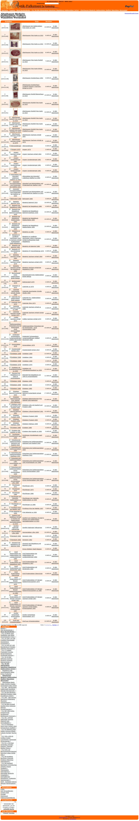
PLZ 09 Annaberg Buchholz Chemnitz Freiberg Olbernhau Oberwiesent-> (7, 759)
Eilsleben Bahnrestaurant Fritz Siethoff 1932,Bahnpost (32, 399)
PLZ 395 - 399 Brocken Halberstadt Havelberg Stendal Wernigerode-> (8, 689)
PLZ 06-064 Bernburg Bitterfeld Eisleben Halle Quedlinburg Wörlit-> (8, 694)
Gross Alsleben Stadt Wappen (32, 549)
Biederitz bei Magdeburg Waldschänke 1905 (30, 226)
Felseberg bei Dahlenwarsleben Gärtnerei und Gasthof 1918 (32, 442)
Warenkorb (127, 13)
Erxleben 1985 (27, 427)
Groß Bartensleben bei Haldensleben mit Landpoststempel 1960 (29, 555)
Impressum (4, 796)
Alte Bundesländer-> (7, 630)
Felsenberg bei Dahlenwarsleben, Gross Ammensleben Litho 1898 (33, 479)
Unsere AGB (5, 792)
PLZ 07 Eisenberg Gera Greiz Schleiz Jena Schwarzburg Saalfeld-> (8, 726)
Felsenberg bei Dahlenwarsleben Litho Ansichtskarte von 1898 (33, 461)
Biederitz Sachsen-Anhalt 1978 (32, 262)
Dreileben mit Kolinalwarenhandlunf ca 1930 (32, 369)
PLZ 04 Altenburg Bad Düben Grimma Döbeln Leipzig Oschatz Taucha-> (9, 732)
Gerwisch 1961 (27, 536)
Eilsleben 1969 (27, 385)
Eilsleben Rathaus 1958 (30, 424)
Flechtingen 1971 (28, 486)
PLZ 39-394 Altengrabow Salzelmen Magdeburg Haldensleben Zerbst (55, 10)
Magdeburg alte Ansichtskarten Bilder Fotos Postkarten (7, 672)
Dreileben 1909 (27, 353)
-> (8, 632)
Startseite (4, 10)
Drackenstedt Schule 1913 (30, 350)
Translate (11, 813)
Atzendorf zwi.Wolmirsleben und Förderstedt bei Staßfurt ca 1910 (32, 192)
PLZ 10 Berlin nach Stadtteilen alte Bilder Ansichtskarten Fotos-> (8, 635)
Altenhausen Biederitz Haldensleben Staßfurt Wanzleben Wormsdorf (103, 10)
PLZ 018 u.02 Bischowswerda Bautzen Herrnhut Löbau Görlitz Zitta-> (8, 752)
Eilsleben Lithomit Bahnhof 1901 (32, 411)
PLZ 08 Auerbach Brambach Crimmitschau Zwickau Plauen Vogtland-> (9, 765)
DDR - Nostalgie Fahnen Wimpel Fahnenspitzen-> (8, 783)
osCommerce (72, 819)
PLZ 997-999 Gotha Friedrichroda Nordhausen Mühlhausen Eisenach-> (8, 713)
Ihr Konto (135, 13)
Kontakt (3, 794)
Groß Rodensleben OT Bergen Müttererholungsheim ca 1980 (32, 589)
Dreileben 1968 (27, 361)
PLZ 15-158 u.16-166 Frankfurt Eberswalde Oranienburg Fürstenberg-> (8, 641)
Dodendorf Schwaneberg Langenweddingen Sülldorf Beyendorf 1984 (31, 338)
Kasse (131, 13)
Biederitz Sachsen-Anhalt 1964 (32, 256)
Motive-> (3, 628)
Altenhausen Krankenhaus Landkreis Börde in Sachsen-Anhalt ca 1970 (31, 86)
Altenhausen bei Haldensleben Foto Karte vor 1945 (32, 27)
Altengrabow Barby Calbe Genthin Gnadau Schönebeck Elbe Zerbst (8, 684)
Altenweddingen (27, 146)
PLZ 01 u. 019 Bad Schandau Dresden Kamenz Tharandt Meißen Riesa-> (7, 745)
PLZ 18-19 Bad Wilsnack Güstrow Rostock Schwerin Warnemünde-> (6, 659)
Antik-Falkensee (63, 817)
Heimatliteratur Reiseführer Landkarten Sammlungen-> (8, 778)
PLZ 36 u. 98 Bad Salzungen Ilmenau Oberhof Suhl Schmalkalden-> (7, 720)
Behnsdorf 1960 (27, 199)
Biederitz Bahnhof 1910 (29, 202)
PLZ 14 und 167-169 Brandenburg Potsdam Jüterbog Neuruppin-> (8, 646)
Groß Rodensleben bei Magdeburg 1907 (29, 562)
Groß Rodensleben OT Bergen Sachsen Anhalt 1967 (32, 597)
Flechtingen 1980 (28, 493)
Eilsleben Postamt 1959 (30, 420)
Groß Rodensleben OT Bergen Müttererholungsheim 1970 (32, 581)
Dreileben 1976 (27, 365)
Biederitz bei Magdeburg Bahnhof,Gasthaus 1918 (30, 212)
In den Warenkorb (55, 27)
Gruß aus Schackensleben (30, 621)
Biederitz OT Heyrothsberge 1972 (33, 251)
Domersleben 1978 (28, 345)
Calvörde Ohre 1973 (28, 303)
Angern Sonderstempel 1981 (31, 159)
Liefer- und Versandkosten (7, 790)
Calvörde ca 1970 (28, 286)
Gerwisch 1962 (27, 540)
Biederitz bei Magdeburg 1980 (32, 206)
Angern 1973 (26, 149)
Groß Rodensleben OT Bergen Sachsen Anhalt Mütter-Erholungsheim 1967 (32, 606)
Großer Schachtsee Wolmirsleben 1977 (28, 615)
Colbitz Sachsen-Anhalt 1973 (31, 319)
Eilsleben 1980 (27, 388)
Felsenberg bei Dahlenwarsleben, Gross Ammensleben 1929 (33, 470)
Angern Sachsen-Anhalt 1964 (31, 154)
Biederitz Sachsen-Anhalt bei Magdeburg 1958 (31, 268)
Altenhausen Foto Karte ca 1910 (32, 35)
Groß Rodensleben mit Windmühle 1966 (29, 568)
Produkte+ (8, 21)
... (51, 625)
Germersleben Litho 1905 (30, 532)
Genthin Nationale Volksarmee (32, 527)
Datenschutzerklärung (8, 798)
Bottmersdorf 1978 (28, 282)
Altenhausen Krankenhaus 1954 (32, 78)
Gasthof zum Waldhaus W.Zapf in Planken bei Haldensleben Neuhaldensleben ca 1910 (33, 519)
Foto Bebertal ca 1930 (29, 512)
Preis (37, 21)
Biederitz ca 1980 (28, 232)
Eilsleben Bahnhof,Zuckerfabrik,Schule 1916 (31, 393)
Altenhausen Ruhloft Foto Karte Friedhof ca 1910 (32, 130)
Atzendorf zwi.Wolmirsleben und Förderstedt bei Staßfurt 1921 (32, 184)
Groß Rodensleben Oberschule (32, 573)
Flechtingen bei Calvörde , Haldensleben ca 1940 (30, 499)
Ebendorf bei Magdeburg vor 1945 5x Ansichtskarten (31, 375)
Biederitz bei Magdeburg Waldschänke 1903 (30, 219)
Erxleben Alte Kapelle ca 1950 (32, 431)
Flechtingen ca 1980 (28, 504)
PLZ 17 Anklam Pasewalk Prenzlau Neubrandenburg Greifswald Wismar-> (7, 653)
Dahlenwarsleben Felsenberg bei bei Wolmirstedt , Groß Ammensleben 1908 (33, 327)
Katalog (12, 10)
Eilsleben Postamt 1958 (30, 416)
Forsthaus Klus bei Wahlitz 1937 (32, 508)
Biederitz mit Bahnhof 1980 (31, 246)
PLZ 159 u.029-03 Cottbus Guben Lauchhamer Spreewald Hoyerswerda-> (8, 739)
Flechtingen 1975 (28, 490)
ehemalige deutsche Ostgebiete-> (7, 774)
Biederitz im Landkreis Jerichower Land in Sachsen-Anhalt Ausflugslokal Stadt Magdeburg (31, 239)
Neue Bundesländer (23, 10)
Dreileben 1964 (27, 357)
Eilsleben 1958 (27, 381)
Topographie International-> (5, 771)
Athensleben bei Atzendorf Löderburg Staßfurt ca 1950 (31, 177)
